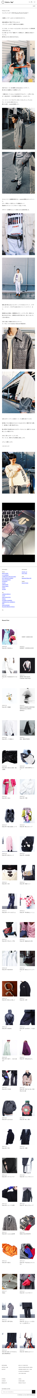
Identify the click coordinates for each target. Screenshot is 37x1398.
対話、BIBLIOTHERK (25, 739)
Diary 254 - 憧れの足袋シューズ (9, 826)
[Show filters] (9, 6)
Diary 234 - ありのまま (7, 1119)
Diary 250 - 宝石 (6, 883)
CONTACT (4, 1380)
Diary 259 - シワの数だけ (8, 739)
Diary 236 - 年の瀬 (6, 1089)
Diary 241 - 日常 (23, 1000)
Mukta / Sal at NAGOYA (25, 1234)
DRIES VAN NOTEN (6, 597)
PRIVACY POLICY (22, 1382)
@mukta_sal (24, 571)
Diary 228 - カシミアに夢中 (8, 1205)
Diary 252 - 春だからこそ (8, 855)
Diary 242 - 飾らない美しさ (8, 1000)
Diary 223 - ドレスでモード (26, 1292)
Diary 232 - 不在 (6, 1148)
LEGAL (19, 1378)
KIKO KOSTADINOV (6, 579)
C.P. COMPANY (5, 575)
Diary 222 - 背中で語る (7, 1321)
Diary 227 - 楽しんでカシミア (26, 1205)
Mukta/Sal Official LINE (26, 578)
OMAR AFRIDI (5, 584)
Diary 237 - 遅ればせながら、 (26, 1058)
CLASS (3, 595)
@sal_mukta (24, 573)
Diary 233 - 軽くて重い (25, 1119)
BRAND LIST (4, 1382)
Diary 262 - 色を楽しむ (7, 648)
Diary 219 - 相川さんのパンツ (26, 1351)
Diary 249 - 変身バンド (25, 883)
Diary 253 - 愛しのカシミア (26, 826)
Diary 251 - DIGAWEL (25, 855)
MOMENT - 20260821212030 (27, 648)
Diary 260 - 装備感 (6, 707)
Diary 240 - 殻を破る (7, 1028)
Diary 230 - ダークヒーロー (8, 1176)
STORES (3, 1378)
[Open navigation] (34, 2)
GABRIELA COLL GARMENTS (8, 602)
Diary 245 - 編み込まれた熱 (26, 941)
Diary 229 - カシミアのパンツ (26, 1176)
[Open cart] (31, 2)
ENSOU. (4, 598)
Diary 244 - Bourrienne (7, 969)
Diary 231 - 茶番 (23, 1148)
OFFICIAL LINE (5, 1367)
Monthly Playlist (25, 582)
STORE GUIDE (21, 1380)
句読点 (3, 1292)
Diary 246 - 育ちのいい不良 (8, 941)
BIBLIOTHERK (5, 573)
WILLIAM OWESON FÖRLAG (8, 606)
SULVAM (4, 589)
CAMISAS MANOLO (6, 594)
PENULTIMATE (5, 586)
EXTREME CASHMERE (7, 600)
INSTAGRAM (4, 1365)
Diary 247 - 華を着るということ (27, 912)
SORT (34, 6)
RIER (3, 603)
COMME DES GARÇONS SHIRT (9, 576)
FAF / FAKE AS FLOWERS (7, 578)
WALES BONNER (6, 605)
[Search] (29, 2)
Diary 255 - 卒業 (23, 798)
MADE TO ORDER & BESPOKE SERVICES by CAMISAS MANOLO (27, 709)
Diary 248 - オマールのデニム (9, 912)
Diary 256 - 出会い (6, 798)
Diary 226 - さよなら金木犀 (8, 1234)
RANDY (3, 587)
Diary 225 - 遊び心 (6, 1262)
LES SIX (4, 582)
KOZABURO (4, 581)
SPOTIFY (4, 1369)
